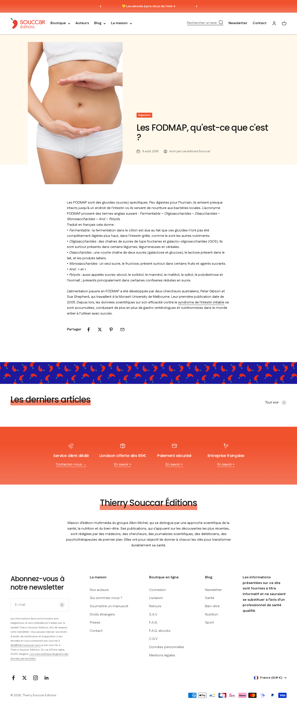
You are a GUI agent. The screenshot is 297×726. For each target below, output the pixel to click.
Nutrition (211, 614)
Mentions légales (162, 655)
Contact (260, 23)
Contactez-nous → (71, 464)
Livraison (156, 598)
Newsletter (238, 23)
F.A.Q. (153, 622)
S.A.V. (153, 614)
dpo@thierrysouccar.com (25, 645)
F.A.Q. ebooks (159, 630)
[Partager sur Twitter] (99, 329)
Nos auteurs (99, 589)
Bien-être (212, 606)
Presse (95, 622)
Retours (155, 606)
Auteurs (82, 23)
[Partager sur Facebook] (88, 329)
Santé (209, 598)
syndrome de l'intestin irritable (201, 302)
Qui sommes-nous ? (106, 598)
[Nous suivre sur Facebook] (13, 678)
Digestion (144, 115)
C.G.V (153, 638)
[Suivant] (196, 6)
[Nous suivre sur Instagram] (35, 678)
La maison (119, 23)
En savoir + (122, 464)
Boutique (58, 23)
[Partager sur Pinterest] (111, 329)
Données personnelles (166, 647)
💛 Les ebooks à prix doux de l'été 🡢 (148, 6)
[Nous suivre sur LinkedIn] (47, 678)
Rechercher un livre (202, 23)
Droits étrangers (102, 614)
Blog (97, 23)
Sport (209, 622)
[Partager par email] (122, 329)
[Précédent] (100, 6)
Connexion (157, 589)
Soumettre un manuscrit (109, 606)
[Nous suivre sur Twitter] (24, 678)
